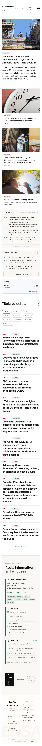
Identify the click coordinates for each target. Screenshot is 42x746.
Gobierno (17, 312)
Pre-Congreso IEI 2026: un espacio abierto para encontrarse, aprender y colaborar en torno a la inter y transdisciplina (19, 448)
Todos (7, 312)
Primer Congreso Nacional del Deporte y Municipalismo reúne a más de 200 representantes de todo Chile (20, 534)
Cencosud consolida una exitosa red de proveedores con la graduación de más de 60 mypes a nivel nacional (20, 426)
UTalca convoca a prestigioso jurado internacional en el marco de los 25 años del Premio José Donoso (20, 406)
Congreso (29, 312)
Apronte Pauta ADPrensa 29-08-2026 (21, 257)
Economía (18, 316)
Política (7, 316)
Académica (8, 324)
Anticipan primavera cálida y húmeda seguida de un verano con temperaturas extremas (20, 201)
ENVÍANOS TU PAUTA (29, 8)
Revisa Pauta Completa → (21, 274)
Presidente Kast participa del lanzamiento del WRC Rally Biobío (18, 515)
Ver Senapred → (33, 291)
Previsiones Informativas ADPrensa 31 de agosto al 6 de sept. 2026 (23, 262)
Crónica (7, 320)
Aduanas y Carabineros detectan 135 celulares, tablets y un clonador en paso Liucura (20, 468)
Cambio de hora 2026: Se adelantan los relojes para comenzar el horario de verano (20, 120)
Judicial (29, 316)
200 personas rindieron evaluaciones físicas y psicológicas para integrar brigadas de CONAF (17, 386)
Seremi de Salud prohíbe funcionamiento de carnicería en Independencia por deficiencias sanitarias (20, 342)
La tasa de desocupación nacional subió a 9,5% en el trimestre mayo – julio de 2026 (19, 59)
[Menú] (38, 8)
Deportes (18, 320)
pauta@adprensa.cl (28, 715)
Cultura (29, 320)
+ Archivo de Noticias (21, 547)
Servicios (20, 679)
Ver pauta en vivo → (10, 679)
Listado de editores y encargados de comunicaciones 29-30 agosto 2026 (21, 267)
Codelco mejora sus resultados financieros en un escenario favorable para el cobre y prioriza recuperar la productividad (20, 364)
